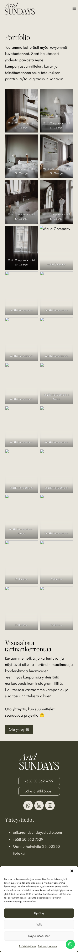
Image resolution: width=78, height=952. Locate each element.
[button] (72, 871)
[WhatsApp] (28, 805)
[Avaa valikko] (74, 8)
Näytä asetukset (39, 936)
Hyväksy (39, 913)
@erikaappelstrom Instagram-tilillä (33, 683)
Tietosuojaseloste (47, 946)
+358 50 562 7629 (28, 839)
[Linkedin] (39, 805)
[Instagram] (50, 805)
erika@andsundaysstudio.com (37, 832)
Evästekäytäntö (27, 946)
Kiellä (39, 924)
